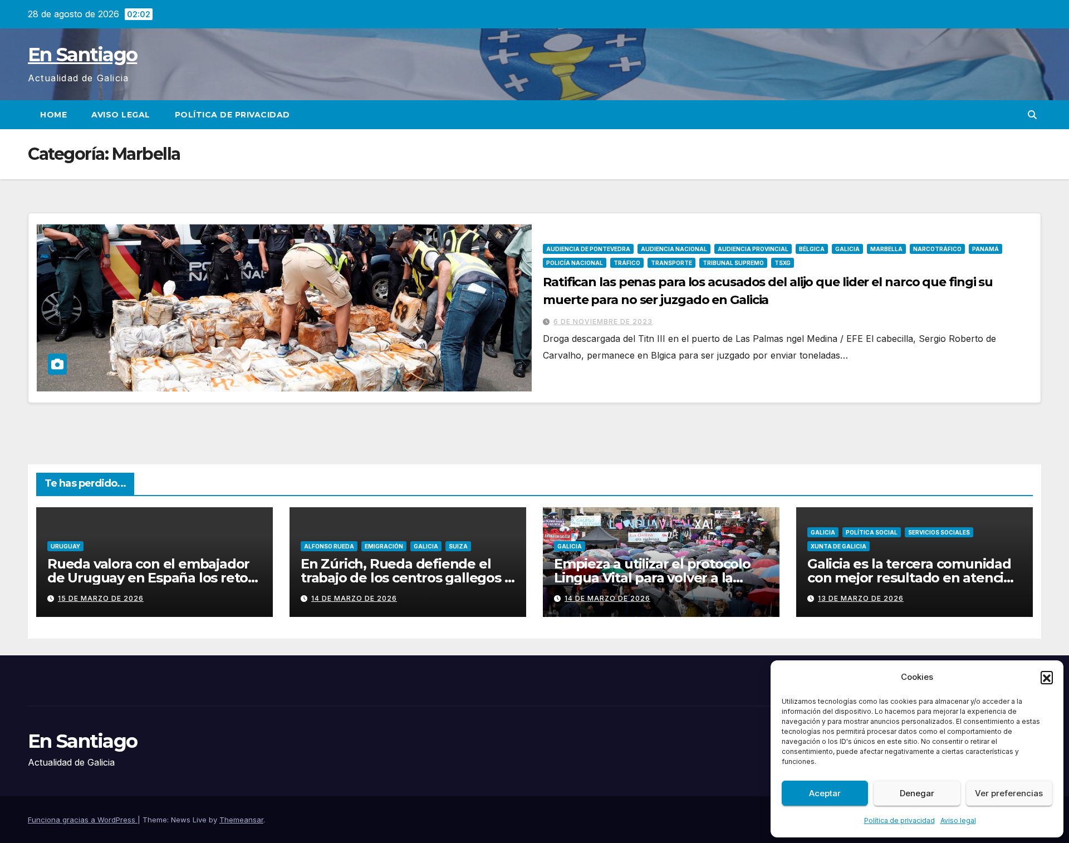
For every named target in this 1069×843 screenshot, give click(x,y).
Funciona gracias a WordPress (83, 819)
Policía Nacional (574, 262)
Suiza (458, 546)
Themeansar (241, 819)
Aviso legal (958, 820)
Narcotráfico (937, 249)
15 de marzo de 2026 (101, 598)
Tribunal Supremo (733, 262)
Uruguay (65, 546)
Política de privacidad (899, 820)
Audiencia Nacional (674, 249)
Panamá (985, 249)
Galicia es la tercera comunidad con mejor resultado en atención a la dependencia (914, 578)
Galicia (847, 249)
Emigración (384, 546)
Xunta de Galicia (838, 546)
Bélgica (812, 249)
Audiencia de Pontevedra (588, 249)
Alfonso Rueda (329, 546)
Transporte (671, 262)
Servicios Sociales (939, 532)
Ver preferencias (1009, 793)
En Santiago (82, 54)
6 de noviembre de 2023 (603, 321)
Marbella (886, 249)
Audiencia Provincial (753, 249)
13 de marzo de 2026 (861, 598)
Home (53, 115)
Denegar (917, 793)
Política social (872, 532)
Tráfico (627, 262)
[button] (1046, 677)
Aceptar (825, 793)
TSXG (782, 262)
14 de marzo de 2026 (354, 598)
